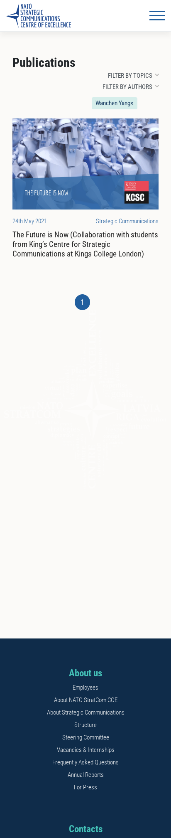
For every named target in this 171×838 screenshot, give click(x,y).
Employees (85, 687)
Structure (85, 725)
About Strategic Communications (86, 712)
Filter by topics (130, 75)
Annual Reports (86, 775)
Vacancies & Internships (86, 750)
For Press (85, 787)
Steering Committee (85, 737)
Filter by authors (127, 87)
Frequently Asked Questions (85, 762)
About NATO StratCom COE (85, 700)
